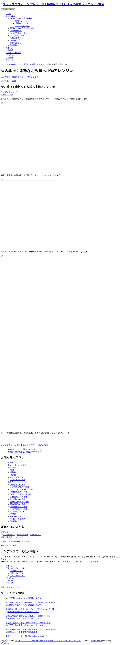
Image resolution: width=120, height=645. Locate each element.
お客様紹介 (10, 50)
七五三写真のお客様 (18, 509)
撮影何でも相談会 (13, 53)
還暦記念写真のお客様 (19, 502)
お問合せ (9, 58)
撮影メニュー (11, 16)
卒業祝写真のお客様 (18, 507)
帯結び (23, 445)
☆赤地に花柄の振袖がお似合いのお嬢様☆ (25, 452)
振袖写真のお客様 (17, 485)
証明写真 (14, 45)
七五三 (13, 467)
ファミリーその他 (17, 480)
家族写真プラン (16, 43)
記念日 (17, 445)
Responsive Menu (8, 10)
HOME (8, 14)
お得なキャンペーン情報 (16, 465)
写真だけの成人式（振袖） (21, 18)
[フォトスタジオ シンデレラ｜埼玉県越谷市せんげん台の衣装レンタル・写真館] (52, 4)
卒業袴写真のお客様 (18, 492)
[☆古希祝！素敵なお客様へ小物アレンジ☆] (19, 77)
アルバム (9, 48)
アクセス (9, 60)
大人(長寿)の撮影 (17, 36)
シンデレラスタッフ (9, 92)
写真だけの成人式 (17, 519)
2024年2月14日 (7, 95)
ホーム (4, 64)
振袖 (12, 470)
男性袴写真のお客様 (18, 497)
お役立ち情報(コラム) (15, 512)
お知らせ (9, 463)
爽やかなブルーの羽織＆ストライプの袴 (24, 449)
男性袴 (13, 472)
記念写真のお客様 (27, 64)
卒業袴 (13, 475)
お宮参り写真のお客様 (19, 487)
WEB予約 (10, 55)
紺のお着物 (43, 445)
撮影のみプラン (21, 23)
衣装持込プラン (16, 40)
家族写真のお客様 (17, 504)
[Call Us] (35, 535)
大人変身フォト (7, 445)
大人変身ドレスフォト (19, 33)
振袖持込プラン (21, 21)
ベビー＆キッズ (16, 477)
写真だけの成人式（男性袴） (22, 28)
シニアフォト (32, 445)
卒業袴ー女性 (16, 31)
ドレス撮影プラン (22, 26)
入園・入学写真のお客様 (20, 494)
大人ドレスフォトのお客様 (21, 489)
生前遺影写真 (16, 516)
